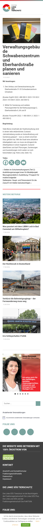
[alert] (21, 417)
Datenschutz (7, 476)
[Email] (23, 162)
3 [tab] (20, 393)
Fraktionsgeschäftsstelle (12, 474)
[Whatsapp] (17, 162)
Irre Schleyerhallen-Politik (14, 336)
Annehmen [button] (25, 525)
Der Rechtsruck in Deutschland (16, 264)
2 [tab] (17, 393)
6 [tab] (27, 393)
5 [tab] (25, 393)
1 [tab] (15, 393)
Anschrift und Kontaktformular (14, 471)
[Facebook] (5, 162)
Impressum (7, 479)
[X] (11, 162)
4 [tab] (22, 393)
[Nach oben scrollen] (39, 527)
